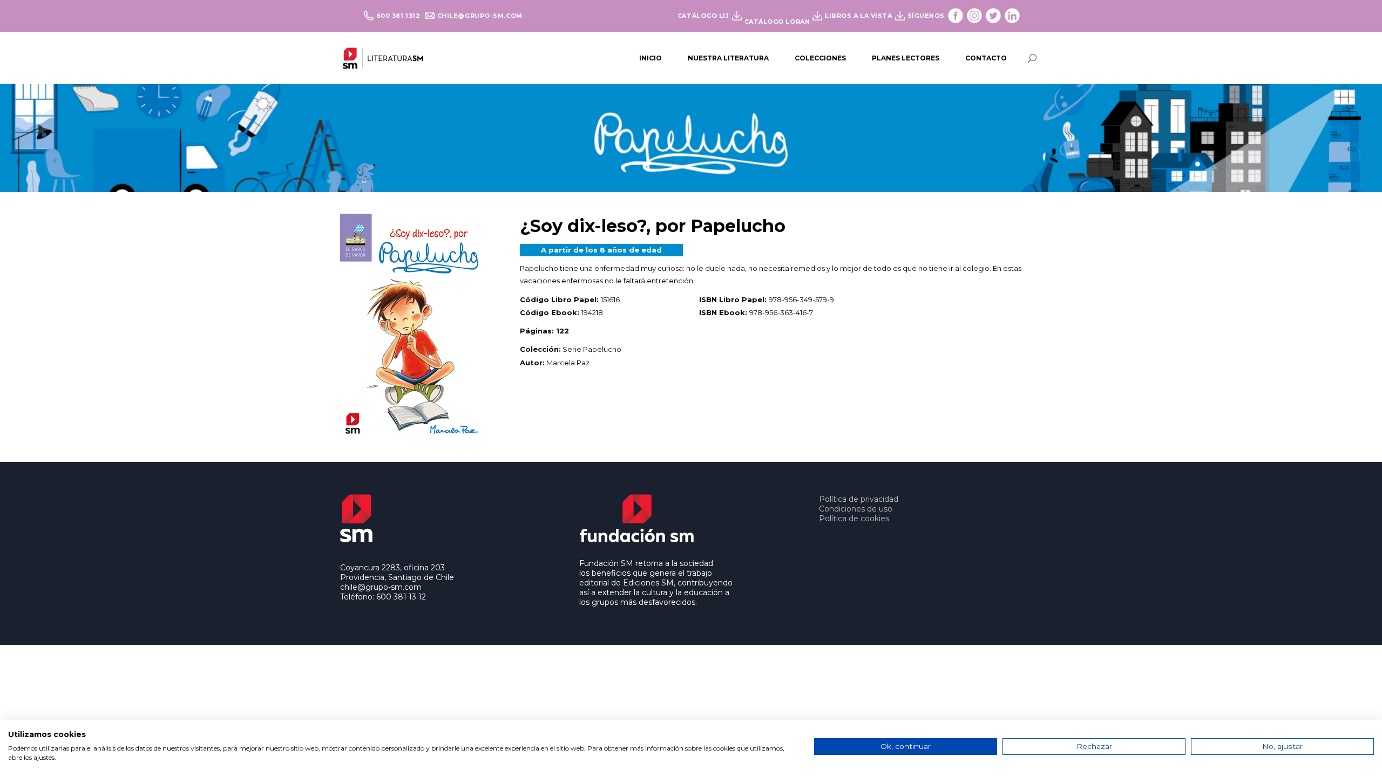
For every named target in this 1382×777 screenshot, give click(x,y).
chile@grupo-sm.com (480, 15)
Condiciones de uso (855, 509)
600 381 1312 (399, 15)
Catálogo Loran (777, 21)
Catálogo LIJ (703, 15)
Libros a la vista (858, 15)
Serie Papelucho (592, 349)
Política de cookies (854, 518)
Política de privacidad (858, 499)
